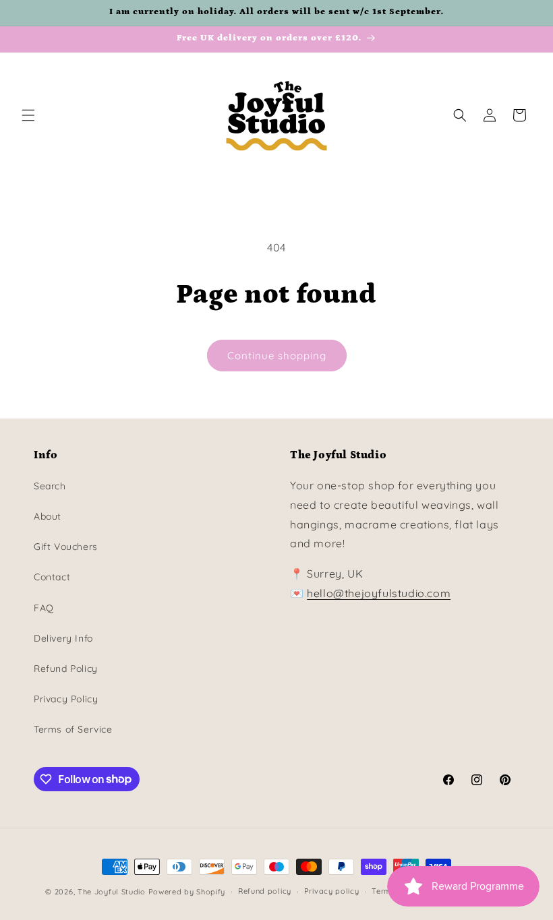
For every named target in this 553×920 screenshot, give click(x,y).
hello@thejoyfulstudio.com (378, 593)
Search (50, 486)
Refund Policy (66, 669)
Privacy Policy (66, 699)
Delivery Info (63, 638)
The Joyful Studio (112, 891)
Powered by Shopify (187, 891)
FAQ (44, 608)
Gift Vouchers (66, 547)
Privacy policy (331, 891)
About (47, 516)
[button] (28, 115)
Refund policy (264, 891)
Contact (52, 577)
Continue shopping (276, 355)
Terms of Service (73, 729)
